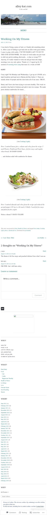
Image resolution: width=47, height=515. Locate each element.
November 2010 (5, 460)
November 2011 (5, 433)
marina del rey (13, 230)
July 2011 (3, 442)
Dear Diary (4, 369)
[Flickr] (2, 308)
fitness (6, 230)
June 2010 (4, 471)
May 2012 (4, 419)
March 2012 (4, 424)
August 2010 (4, 467)
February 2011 (5, 453)
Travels (3, 392)
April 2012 (4, 421)
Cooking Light (24, 141)
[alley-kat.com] (23, 19)
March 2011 (4, 451)
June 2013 (4, 403)
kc (10, 42)
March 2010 (4, 478)
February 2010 (5, 480)
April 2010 (4, 476)
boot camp (36, 228)
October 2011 (4, 435)
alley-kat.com (23, 6)
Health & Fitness (22, 228)
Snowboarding (5, 390)
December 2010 (5, 458)
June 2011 (4, 444)
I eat (3, 374)
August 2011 (4, 440)
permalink (28, 230)
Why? (3, 487)
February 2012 (5, 426)
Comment (38, 295)
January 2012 (4, 428)
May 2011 (4, 446)
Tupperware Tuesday (7, 378)
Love (2, 385)
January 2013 (4, 408)
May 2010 (4, 474)
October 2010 (4, 462)
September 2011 (5, 437)
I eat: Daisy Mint (7, 238)
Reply (44, 251)
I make (4, 376)
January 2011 (4, 455)
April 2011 (4, 449)
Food (15, 228)
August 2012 (4, 415)
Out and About (5, 387)
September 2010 (5, 465)
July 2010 (3, 469)
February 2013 (5, 406)
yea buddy (41, 238)
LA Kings (3, 383)
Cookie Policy (40, 506)
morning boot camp (14, 64)
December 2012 (5, 410)
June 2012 (4, 417)
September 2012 (5, 412)
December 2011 (5, 431)
